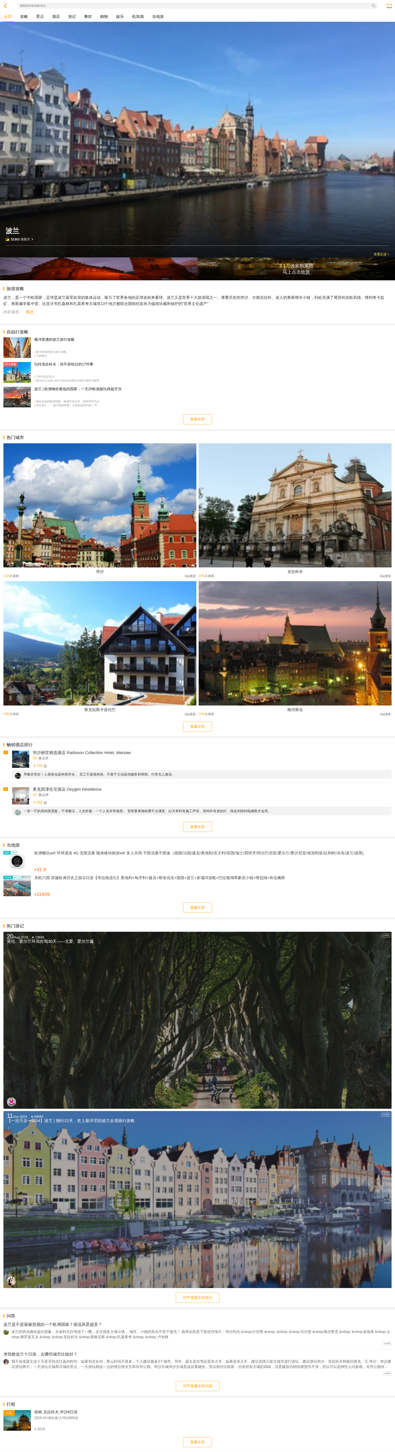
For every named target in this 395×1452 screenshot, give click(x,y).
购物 (104, 16)
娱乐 (120, 16)
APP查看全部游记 (197, 1297)
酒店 (56, 16)
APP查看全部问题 (197, 1386)
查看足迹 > (381, 254)
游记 (72, 16)
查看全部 (197, 419)
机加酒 (138, 16)
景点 (40, 16)
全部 (8, 16)
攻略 (24, 16)
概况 (30, 312)
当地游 (158, 16)
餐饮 (88, 16)
